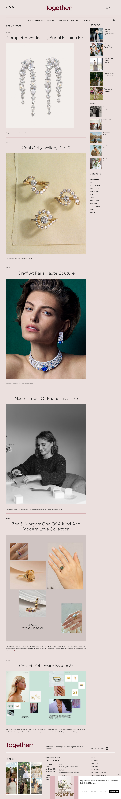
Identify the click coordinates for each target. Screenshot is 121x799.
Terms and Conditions (98, 772)
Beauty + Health (95, 179)
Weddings (93, 212)
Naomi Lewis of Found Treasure (46, 398)
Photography (94, 200)
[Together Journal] (59, 8)
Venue (92, 209)
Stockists (86, 20)
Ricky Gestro (107, 119)
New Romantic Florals (107, 160)
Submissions (63, 20)
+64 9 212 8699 (50, 777)
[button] (11, 770)
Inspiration (39, 20)
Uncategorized (95, 206)
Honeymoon (94, 191)
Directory (51, 20)
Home (93, 757)
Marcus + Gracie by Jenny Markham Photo (109, 32)
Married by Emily (106, 134)
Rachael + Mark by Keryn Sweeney (109, 60)
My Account (95, 769)
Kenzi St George (105, 108)
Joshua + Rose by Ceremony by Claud (109, 89)
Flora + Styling (95, 185)
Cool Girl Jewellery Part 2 (46, 147)
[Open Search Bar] (114, 20)
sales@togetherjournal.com (68, 767)
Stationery (93, 203)
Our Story (75, 20)
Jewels (8, 32)
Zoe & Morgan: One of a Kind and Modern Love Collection (46, 526)
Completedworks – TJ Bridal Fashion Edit (46, 37)
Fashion (92, 182)
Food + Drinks (94, 188)
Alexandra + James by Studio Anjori (108, 45)
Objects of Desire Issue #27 (46, 665)
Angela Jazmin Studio (107, 147)
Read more (17, 651)
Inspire (92, 194)
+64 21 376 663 (50, 780)
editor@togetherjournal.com (69, 772)
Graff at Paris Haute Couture (46, 273)
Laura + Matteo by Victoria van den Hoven (109, 75)
